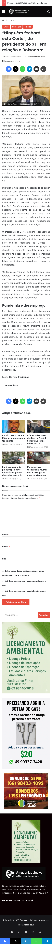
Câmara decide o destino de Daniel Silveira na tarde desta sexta (36, 439)
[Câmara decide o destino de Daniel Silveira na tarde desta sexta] (38, 426)
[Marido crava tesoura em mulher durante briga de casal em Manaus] (38, 458)
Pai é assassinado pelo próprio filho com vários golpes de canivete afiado (12, 471)
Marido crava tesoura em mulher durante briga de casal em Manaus (37, 471)
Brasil (13, 20)
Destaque (16, 27)
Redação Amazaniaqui (13, 56)
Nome (5, 534)
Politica (28, 27)
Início (6, 20)
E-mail (6, 546)
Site (4, 559)
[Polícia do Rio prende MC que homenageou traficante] (13, 426)
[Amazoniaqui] (18, 11)
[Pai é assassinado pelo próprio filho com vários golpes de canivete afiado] (13, 458)
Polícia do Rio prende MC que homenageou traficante (13, 438)
